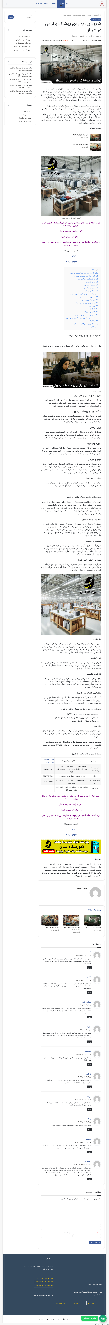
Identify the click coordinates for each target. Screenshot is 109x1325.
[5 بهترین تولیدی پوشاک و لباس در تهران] (71, 920)
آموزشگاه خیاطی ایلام (52, 928)
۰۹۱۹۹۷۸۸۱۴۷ (39, 1285)
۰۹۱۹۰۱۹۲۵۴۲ (71, 256)
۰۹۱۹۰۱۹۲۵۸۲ (71, 262)
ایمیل (99, 1232)
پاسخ (89, 967)
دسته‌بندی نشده (26, 115)
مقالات (62, 4)
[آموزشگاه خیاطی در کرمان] (92, 920)
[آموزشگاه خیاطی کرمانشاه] (95, 137)
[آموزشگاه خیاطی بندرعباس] (95, 147)
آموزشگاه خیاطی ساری (23, 43)
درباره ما (46, 4)
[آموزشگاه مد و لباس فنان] (102, 3)
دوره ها (54, 4)
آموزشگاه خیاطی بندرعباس (80, 145)
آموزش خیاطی (91, 15)
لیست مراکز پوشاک (25, 121)
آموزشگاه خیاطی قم (24, 36)
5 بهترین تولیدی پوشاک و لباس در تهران (72, 929)
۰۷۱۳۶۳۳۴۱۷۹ (48, 1278)
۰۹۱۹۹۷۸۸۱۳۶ (49, 762)
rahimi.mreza (96, 40)
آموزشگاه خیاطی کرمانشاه (80, 135)
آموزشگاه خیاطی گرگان (23, 40)
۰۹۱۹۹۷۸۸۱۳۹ (49, 759)
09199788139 (60, 1303)
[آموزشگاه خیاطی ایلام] (50, 920)
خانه (67, 4)
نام (100, 1224)
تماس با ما (39, 4)
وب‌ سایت (67, 1232)
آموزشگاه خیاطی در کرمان (93, 928)
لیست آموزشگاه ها (25, 118)
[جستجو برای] (6, 3)
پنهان (92, 269)
